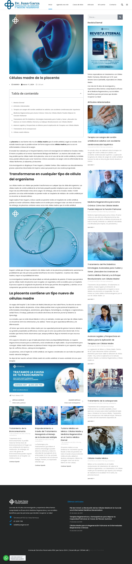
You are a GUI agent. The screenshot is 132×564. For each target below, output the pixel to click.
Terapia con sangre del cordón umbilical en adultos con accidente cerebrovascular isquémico (47, 109)
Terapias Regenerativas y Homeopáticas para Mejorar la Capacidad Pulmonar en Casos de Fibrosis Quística (93, 518)
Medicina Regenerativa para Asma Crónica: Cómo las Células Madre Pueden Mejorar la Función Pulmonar (44, 114)
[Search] (120, 17)
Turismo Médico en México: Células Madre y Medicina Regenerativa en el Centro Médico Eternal (72, 434)
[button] (80, 93)
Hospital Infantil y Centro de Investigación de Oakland (50, 151)
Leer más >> (91, 165)
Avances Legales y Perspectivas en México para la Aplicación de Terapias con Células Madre (46, 125)
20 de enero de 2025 (76, 513)
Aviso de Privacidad (97, 550)
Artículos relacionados (21, 106)
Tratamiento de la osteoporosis (25, 129)
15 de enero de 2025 (76, 531)
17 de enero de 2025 (76, 522)
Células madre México (21, 132)
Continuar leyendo (14, 461)
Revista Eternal (19, 103)
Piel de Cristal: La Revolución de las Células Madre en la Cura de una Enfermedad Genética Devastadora (95, 509)
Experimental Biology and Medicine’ (45, 153)
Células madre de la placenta (34, 77)
